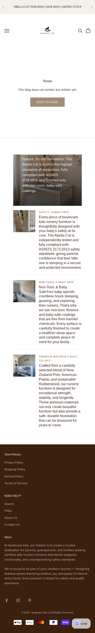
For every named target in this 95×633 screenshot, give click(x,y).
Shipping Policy (14, 469)
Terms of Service (16, 483)
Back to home (47, 102)
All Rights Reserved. (63, 612)
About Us (10, 517)
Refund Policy (13, 476)
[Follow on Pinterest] (29, 600)
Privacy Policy (13, 462)
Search (9, 504)
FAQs (8, 510)
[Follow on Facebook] (6, 600)
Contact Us (12, 524)
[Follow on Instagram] (18, 600)
